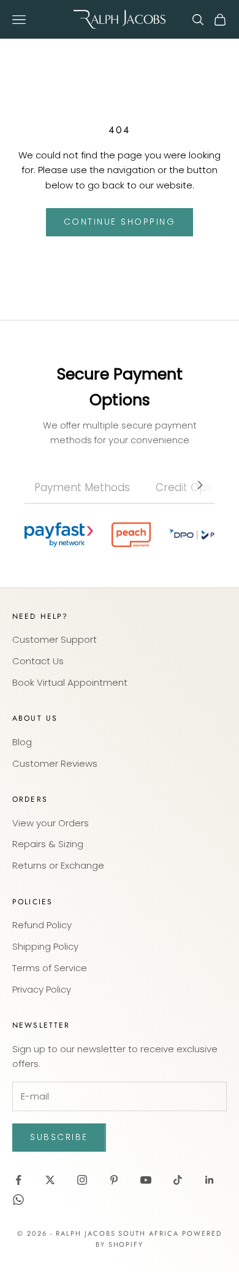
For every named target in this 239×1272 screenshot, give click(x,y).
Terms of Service (49, 967)
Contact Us (38, 660)
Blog (22, 741)
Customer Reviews (54, 763)
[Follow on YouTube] (146, 1180)
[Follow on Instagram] (82, 1180)
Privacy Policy (41, 989)
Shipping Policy (45, 946)
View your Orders (50, 822)
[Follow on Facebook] (18, 1180)
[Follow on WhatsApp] (18, 1199)
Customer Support (54, 639)
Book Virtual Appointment (69, 682)
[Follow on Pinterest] (114, 1180)
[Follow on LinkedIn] (209, 1180)
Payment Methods (82, 487)
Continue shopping (120, 221)
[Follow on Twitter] (50, 1180)
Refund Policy (42, 924)
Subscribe (59, 1137)
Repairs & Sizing (47, 843)
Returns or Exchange (58, 865)
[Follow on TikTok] (178, 1180)
